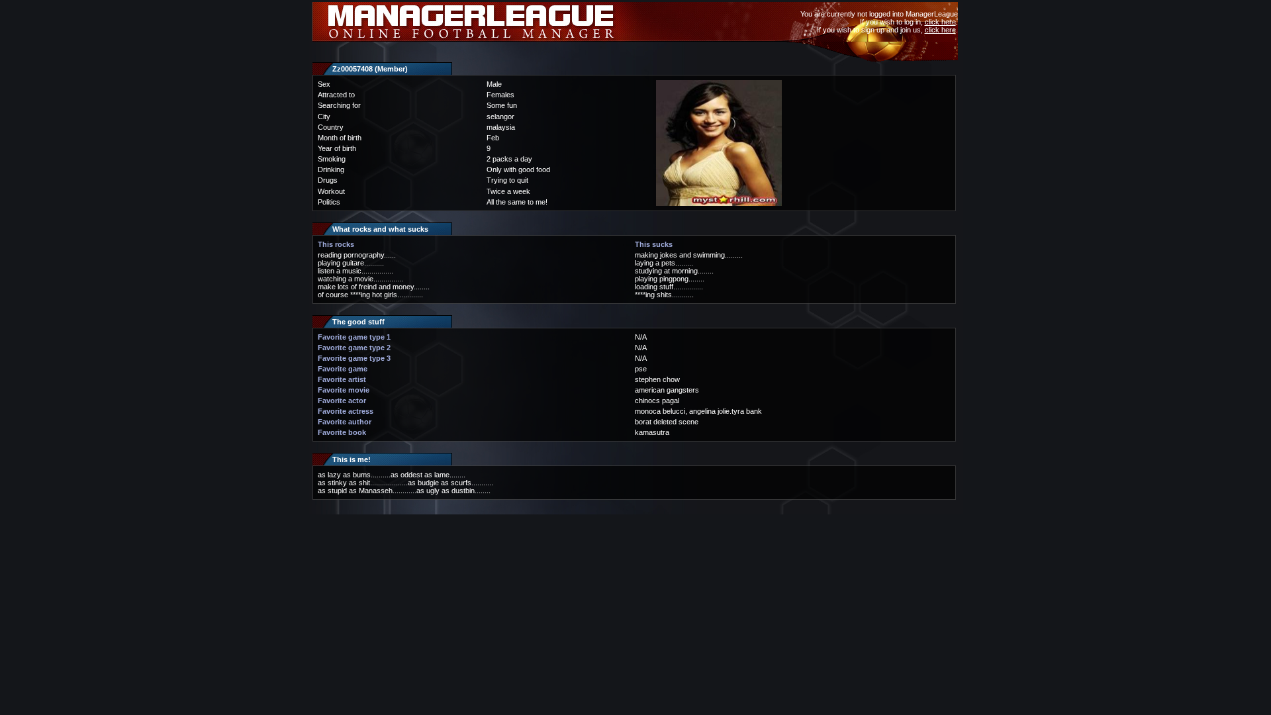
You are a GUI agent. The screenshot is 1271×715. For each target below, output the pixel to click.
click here (940, 22)
